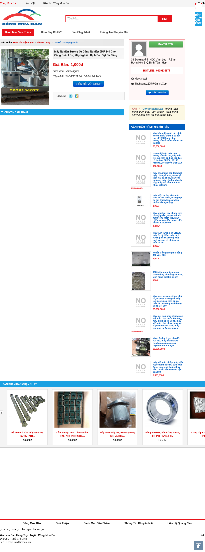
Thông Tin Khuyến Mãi (114, 32)
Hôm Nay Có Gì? (51, 32)
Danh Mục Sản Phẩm (18, 32)
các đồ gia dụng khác (66, 42)
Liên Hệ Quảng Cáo (180, 523)
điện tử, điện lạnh (23, 42)
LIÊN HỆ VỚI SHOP (88, 83)
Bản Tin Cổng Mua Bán (56, 3)
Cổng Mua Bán (8, 3)
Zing (76, 96)
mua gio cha (18, 529)
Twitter (70, 96)
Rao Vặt (30, 3)
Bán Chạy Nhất (81, 32)
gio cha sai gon (36, 529)
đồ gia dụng (43, 42)
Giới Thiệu (62, 523)
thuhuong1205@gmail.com (151, 83)
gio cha (4, 529)
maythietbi (141, 78)
